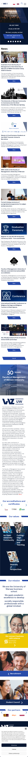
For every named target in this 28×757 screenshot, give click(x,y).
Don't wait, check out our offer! (13, 36)
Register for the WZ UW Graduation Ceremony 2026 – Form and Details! (13, 237)
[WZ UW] (4, 3)
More (14, 81)
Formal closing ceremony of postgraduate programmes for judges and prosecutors (13, 204)
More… (20, 494)
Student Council (14, 702)
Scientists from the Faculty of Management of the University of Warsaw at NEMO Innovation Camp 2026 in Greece (12, 67)
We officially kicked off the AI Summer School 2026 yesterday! (13, 338)
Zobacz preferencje (14, 753)
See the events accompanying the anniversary (14, 385)
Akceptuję (14, 745)
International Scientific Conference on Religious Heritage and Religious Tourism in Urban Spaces (13, 305)
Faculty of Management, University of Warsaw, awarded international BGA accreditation (13, 271)
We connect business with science (14, 637)
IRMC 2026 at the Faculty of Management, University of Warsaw (12, 171)
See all (14, 358)
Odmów (14, 749)
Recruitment (14, 673)
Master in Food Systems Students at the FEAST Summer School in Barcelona (13, 137)
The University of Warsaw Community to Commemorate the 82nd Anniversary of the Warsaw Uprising (13, 103)
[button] (26, 728)
